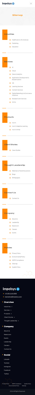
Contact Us (15, 198)
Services (7, 310)
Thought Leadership (10, 321)
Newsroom (15, 226)
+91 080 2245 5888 (11, 293)
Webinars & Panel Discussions (21, 171)
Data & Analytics (17, 74)
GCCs (14, 102)
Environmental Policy (18, 257)
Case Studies (16, 150)
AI (12, 67)
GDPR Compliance (18, 260)
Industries (7, 306)
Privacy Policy (16, 253)
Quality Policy (16, 267)
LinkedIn (6, 359)
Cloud (14, 71)
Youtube (6, 363)
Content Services (17, 90)
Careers (14, 229)
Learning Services (17, 86)
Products (7, 314)
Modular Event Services (19, 99)
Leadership (15, 222)
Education (15, 47)
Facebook (7, 370)
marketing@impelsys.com (13, 297)
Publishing (15, 43)
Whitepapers (16, 178)
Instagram (7, 366)
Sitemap (15, 264)
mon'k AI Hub (16, 129)
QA (13, 83)
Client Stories (8, 317)
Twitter (6, 374)
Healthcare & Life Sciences (20, 40)
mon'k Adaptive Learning (20, 126)
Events (14, 233)
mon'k (14, 123)
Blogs (13, 174)
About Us (15, 219)
